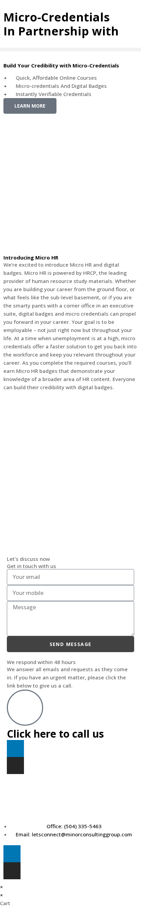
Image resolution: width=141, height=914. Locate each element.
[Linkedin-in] (15, 748)
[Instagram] (15, 765)
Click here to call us (55, 734)
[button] (70, 49)
